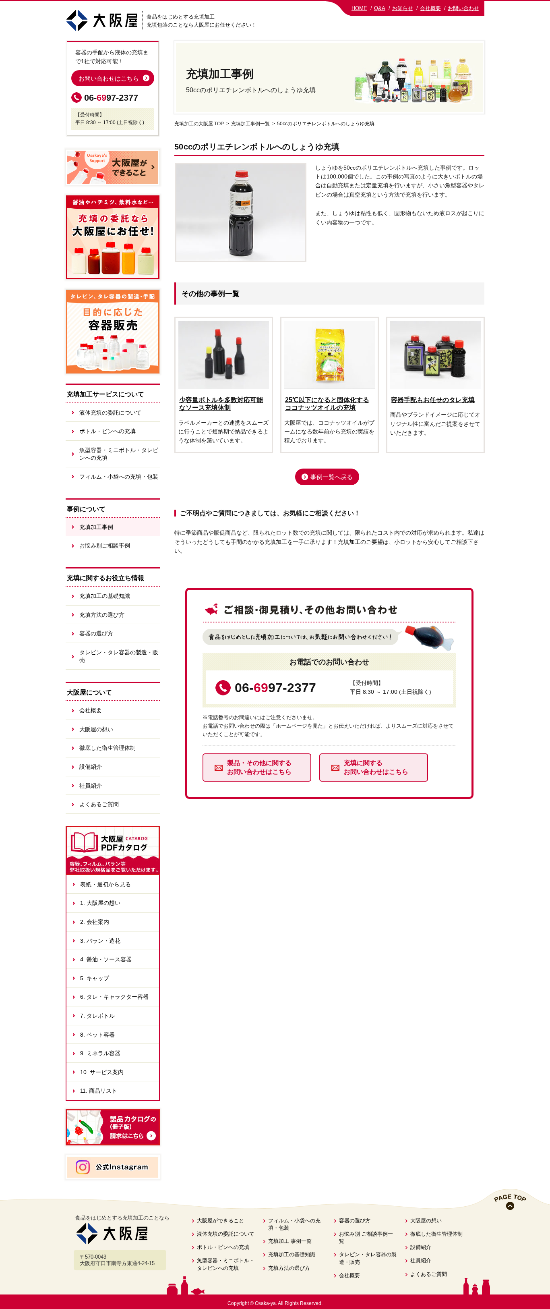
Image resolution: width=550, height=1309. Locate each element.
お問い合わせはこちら (109, 78)
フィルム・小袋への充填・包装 (118, 476)
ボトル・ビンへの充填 (107, 431)
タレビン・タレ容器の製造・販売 (118, 656)
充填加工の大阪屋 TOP (199, 124)
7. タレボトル (97, 1015)
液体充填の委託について (110, 412)
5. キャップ (94, 978)
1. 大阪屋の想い (100, 903)
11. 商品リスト (98, 1090)
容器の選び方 (96, 633)
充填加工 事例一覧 (290, 1241)
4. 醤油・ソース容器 (106, 959)
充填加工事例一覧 (250, 124)
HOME (359, 8)
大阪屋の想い (96, 729)
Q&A (379, 8)
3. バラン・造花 (100, 941)
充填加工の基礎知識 (104, 596)
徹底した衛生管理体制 (107, 748)
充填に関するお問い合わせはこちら (376, 767)
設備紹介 (90, 766)
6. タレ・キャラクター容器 (114, 997)
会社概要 (430, 8)
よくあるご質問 (99, 804)
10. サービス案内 (102, 1072)
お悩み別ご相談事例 (104, 545)
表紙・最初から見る (105, 884)
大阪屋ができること (220, 1221)
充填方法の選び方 (101, 615)
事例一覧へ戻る (331, 476)
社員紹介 (90, 785)
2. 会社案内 (94, 922)
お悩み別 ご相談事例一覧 (366, 1237)
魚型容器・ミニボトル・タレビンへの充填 (118, 454)
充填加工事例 (96, 527)
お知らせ (402, 8)
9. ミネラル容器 (100, 1053)
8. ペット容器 (97, 1034)
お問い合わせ (463, 8)
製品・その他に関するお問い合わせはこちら (259, 767)
